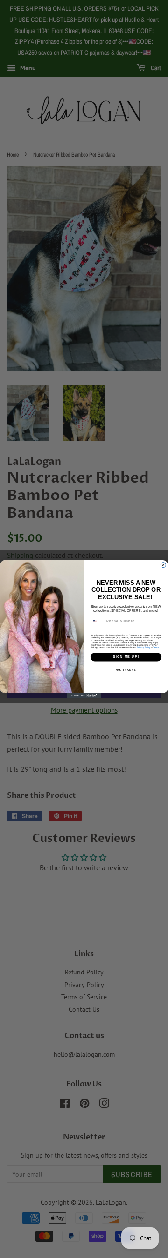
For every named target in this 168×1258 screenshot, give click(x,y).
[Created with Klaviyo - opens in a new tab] (84, 695)
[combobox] (97, 621)
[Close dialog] (163, 564)
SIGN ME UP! (126, 657)
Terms (156, 647)
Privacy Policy (143, 647)
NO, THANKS (126, 669)
